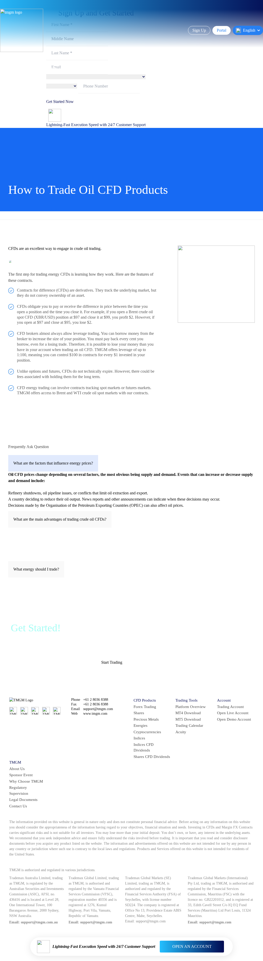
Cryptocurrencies (147, 732)
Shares (139, 713)
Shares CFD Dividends (152, 757)
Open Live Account (232, 713)
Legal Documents (23, 800)
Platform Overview (190, 707)
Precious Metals (146, 719)
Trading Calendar (189, 725)
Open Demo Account (234, 719)
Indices (139, 738)
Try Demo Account (146, 662)
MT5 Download (188, 719)
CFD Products (145, 700)
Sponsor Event (21, 775)
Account (224, 700)
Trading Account (230, 707)
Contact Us (18, 806)
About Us (17, 769)
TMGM (15, 762)
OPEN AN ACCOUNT (192, 946)
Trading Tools (186, 700)
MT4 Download (188, 713)
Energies (140, 725)
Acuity (180, 732)
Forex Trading (145, 707)
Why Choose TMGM (26, 781)
